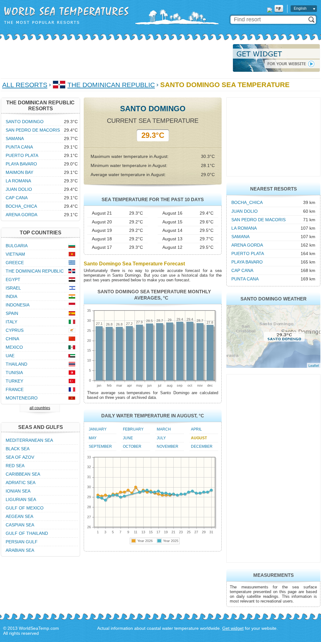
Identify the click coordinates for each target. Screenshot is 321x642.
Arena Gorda (247, 245)
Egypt (13, 279)
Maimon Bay (19, 172)
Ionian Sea (18, 490)
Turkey (14, 381)
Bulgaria (17, 245)
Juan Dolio (244, 211)
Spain (12, 313)
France (15, 389)
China (12, 338)
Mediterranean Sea (29, 440)
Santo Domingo (25, 121)
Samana (240, 236)
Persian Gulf (22, 541)
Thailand (16, 364)
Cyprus (15, 330)
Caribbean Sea (23, 474)
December (202, 446)
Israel (13, 287)
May (93, 438)
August (199, 438)
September (100, 446)
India (11, 296)
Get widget (233, 628)
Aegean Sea (19, 516)
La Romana (244, 228)
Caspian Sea (20, 524)
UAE (10, 355)
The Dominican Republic (111, 84)
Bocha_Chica (247, 202)
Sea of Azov (20, 457)
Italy (11, 321)
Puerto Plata (247, 253)
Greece (15, 262)
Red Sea (15, 465)
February (133, 429)
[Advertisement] (115, 58)
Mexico (14, 347)
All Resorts (24, 84)
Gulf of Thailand (27, 533)
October (132, 446)
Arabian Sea (20, 550)
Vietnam (15, 254)
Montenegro (22, 397)
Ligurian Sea (21, 499)
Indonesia (17, 304)
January (98, 429)
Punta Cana (245, 278)
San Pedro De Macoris (258, 219)
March (164, 429)
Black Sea (17, 448)
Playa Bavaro (247, 261)
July (161, 438)
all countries (39, 408)
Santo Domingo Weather (273, 298)
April (196, 429)
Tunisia (14, 372)
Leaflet (313, 365)
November (167, 446)
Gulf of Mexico (25, 507)
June (128, 438)
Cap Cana (242, 270)
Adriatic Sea (20, 482)
